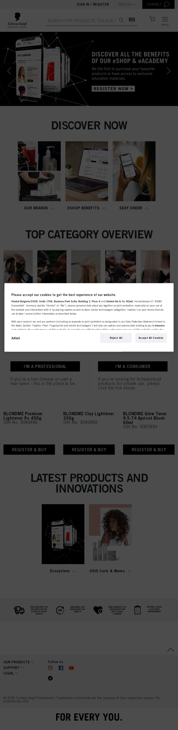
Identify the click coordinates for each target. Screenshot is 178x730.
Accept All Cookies (151, 337)
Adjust (16, 337)
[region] (89, 317)
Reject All (116, 337)
